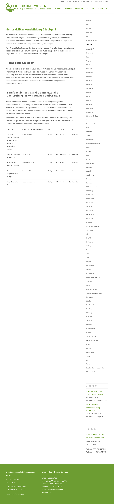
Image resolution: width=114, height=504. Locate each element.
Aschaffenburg (91, 336)
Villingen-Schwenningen (94, 293)
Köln (87, 36)
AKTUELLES (61, 1)
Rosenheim (90, 352)
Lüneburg (89, 317)
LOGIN (106, 1)
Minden (88, 301)
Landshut (89, 332)
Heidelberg (90, 202)
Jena (88, 254)
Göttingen (89, 246)
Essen (88, 57)
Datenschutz (20, 494)
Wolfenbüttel (90, 372)
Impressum (10, 494)
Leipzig (88, 61)
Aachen (88, 136)
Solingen (89, 206)
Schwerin (89, 269)
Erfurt (88, 159)
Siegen (88, 262)
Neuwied (89, 348)
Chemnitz (89, 132)
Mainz (88, 155)
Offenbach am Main (92, 226)
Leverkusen (90, 198)
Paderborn (89, 218)
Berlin (88, 24)
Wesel (88, 356)
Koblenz (89, 250)
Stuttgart (89, 44)
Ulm (87, 234)
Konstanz (89, 297)
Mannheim (89, 108)
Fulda (88, 344)
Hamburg (89, 28)
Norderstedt (90, 305)
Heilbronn (89, 242)
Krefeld (88, 147)
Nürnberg (89, 76)
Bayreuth (89, 324)
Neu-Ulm (89, 238)
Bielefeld (89, 92)
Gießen (88, 285)
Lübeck (88, 151)
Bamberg (89, 309)
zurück (9, 21)
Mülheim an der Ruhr (92, 187)
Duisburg (89, 80)
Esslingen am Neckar (93, 277)
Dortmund (89, 53)
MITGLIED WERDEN (96, 1)
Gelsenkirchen (91, 120)
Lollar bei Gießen (91, 289)
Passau (88, 20)
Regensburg (90, 214)
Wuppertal (89, 88)
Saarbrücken (90, 175)
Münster (89, 100)
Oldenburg (89, 191)
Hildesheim (90, 265)
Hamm (88, 179)
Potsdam (89, 183)
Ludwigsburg (90, 273)
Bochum (89, 84)
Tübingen (89, 281)
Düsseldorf (90, 49)
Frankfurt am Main (92, 40)
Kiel (87, 128)
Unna (88, 364)
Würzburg (89, 230)
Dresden (89, 69)
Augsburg (89, 112)
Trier (87, 258)
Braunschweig (91, 124)
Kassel (88, 171)
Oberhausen (90, 163)
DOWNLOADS (85, 1)
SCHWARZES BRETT (73, 1)
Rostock (89, 167)
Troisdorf (89, 321)
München (89, 32)
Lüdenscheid (90, 328)
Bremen (88, 65)
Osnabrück (89, 195)
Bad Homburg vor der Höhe (95, 368)
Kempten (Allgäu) (92, 340)
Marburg (89, 313)
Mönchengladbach (92, 116)
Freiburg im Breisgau (93, 143)
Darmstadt (89, 210)
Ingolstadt (89, 222)
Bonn (88, 96)
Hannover (89, 72)
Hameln (88, 360)
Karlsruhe (89, 104)
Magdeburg (90, 139)
